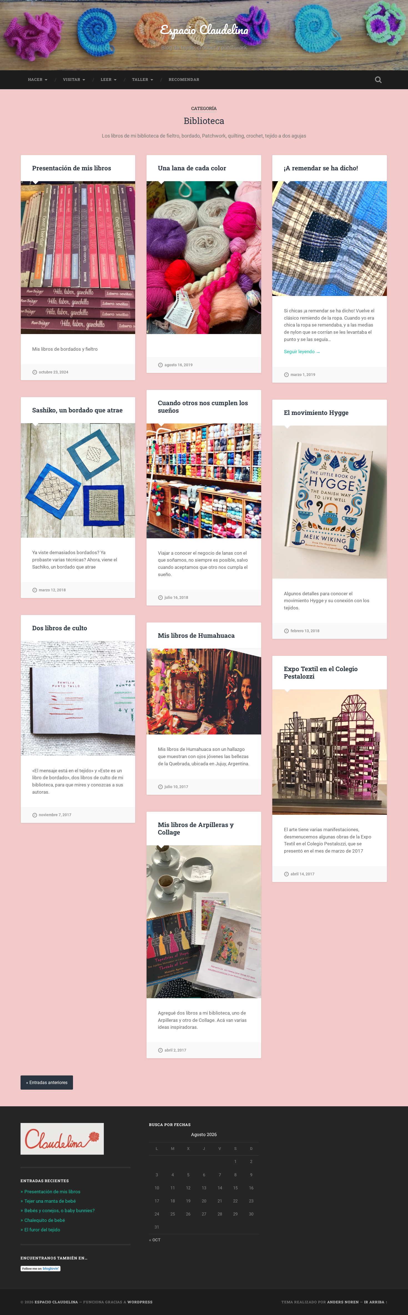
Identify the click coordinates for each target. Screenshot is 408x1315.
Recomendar (184, 79)
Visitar (71, 79)
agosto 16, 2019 (179, 365)
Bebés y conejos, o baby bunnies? (59, 1210)
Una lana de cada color (192, 168)
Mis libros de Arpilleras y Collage (196, 828)
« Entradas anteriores (46, 1082)
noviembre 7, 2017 (55, 815)
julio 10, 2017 (176, 786)
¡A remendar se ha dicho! (321, 168)
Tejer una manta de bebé (50, 1201)
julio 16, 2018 (176, 597)
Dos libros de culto (59, 628)
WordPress (140, 1302)
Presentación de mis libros (71, 168)
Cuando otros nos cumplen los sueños (203, 406)
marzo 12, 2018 (52, 590)
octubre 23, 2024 (53, 372)
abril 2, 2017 (175, 1050)
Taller (140, 79)
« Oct (154, 1239)
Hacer (35, 79)
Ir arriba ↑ (376, 1302)
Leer (106, 79)
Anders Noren (343, 1302)
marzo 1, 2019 (303, 374)
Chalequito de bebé (44, 1220)
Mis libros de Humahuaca (196, 635)
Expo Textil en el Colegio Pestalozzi (321, 672)
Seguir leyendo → (302, 351)
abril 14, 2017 (302, 874)
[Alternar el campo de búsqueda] (378, 79)
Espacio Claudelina (204, 29)
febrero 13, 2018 (305, 631)
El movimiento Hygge (316, 412)
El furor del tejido (42, 1229)
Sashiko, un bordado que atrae (77, 410)
